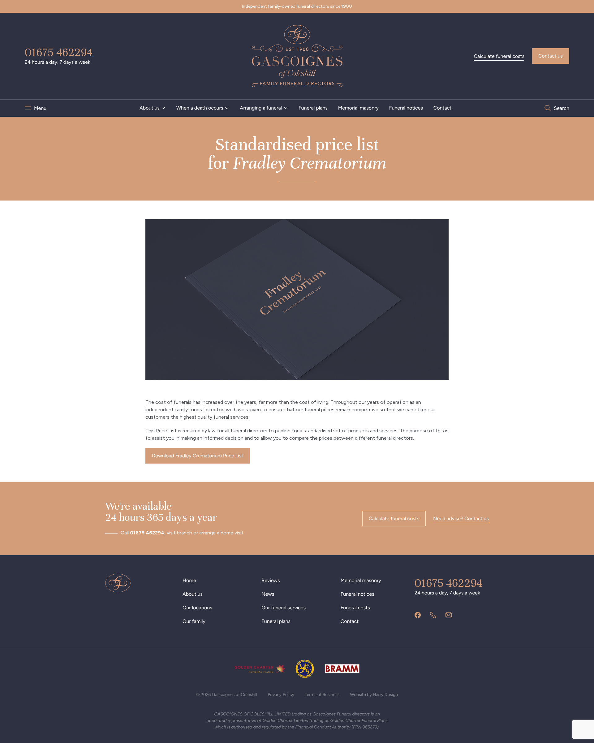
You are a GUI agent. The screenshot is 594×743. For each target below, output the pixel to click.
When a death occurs (199, 108)
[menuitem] (153, 108)
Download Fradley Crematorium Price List (197, 456)
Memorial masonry (358, 108)
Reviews (270, 580)
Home (189, 580)
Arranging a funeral (261, 108)
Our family (194, 621)
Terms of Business (322, 694)
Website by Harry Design (374, 694)
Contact (442, 108)
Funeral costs (355, 608)
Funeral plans (313, 108)
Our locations (197, 608)
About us (150, 108)
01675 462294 (59, 52)
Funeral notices (406, 108)
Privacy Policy (281, 694)
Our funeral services (283, 608)
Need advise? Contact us (461, 518)
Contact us (550, 56)
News (267, 594)
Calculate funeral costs (499, 56)
